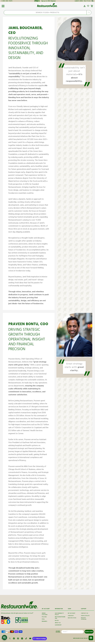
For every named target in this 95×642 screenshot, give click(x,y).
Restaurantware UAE (60, 618)
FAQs (43, 619)
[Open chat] (4, 637)
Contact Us (84, 613)
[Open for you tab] (91, 638)
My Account (71, 613)
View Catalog (85, 616)
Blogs (57, 621)
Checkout (71, 616)
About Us (58, 623)
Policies (44, 617)
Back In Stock (72, 618)
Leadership (58, 625)
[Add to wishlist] (88, 6)
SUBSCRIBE (89, 631)
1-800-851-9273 (6, 1)
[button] (3, 5)
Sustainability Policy (59, 614)
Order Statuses (45, 614)
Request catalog (83, 619)
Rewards (44, 621)
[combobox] (47, 12)
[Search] (89, 12)
